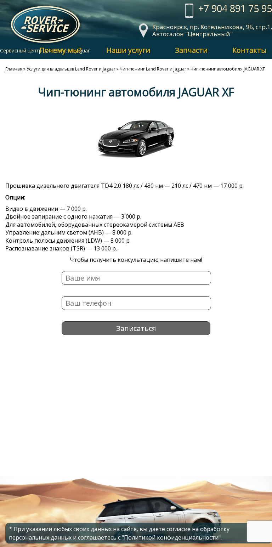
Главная (13, 69)
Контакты (249, 50)
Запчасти (191, 50)
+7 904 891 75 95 (235, 9)
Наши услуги (128, 50)
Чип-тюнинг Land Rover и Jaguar (153, 69)
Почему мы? (60, 50)
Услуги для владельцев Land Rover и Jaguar (71, 69)
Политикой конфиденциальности (171, 537)
